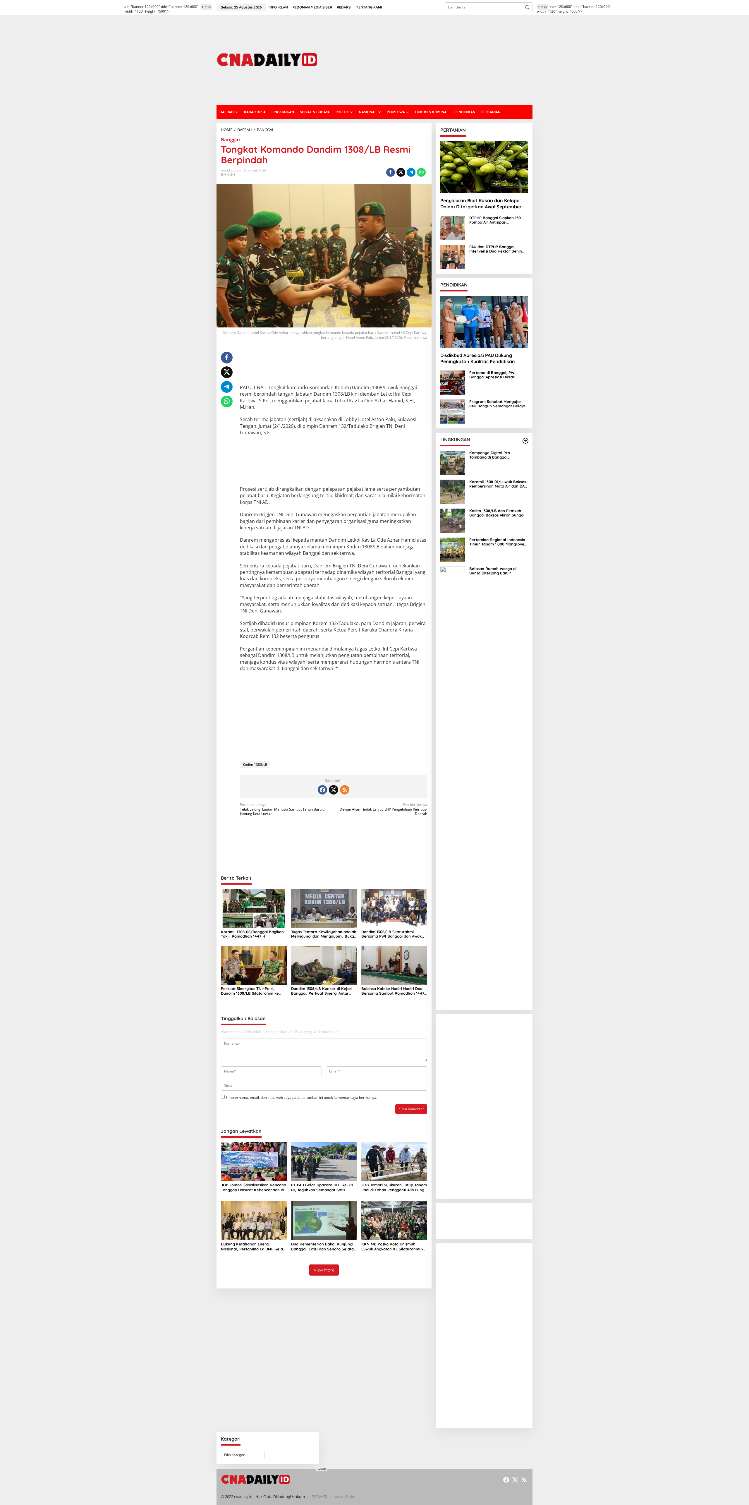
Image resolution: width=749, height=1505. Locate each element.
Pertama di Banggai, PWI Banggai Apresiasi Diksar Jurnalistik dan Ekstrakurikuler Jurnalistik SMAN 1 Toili (497, 375)
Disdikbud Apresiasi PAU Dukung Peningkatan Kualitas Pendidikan (477, 358)
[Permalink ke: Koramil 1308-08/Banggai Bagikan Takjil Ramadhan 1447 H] (254, 908)
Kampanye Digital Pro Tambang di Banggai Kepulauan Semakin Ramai (494, 455)
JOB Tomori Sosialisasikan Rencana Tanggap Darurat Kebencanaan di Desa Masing (253, 1187)
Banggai (230, 139)
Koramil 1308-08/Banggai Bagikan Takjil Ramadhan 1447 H (252, 934)
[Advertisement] (425, 60)
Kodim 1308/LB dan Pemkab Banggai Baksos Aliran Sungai (496, 513)
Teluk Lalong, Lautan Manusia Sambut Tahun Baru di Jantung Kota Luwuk (282, 809)
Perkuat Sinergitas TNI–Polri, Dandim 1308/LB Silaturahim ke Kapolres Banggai (250, 991)
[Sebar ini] (390, 172)
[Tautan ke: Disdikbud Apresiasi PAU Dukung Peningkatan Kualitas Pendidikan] (484, 322)
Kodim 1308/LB (255, 764)
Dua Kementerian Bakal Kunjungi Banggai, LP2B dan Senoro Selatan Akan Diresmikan (323, 1247)
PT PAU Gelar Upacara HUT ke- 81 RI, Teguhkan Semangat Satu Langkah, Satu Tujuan (322, 1187)
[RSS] (344, 789)
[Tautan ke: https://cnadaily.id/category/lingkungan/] (525, 440)
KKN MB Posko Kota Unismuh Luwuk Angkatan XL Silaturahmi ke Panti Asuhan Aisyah (393, 1247)
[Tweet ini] (400, 172)
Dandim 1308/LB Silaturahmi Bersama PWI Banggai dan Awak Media (391, 934)
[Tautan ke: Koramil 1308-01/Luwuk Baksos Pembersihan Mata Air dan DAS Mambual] (452, 491)
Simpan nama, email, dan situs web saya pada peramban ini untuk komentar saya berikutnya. (301, 1097)
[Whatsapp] (421, 172)
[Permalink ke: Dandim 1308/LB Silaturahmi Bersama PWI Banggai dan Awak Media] (394, 908)
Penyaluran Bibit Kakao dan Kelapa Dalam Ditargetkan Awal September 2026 (481, 204)
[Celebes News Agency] (268, 59)
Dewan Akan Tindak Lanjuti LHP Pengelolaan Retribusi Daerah (383, 809)
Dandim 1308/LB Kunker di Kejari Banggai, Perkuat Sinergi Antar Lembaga (321, 991)
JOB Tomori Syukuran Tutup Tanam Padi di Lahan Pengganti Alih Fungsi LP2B (394, 1187)
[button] (527, 7)
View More (324, 1270)
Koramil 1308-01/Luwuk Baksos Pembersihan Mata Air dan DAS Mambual (498, 484)
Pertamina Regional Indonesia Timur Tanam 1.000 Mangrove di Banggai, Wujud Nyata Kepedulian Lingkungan (497, 542)
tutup (206, 6)
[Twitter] (333, 789)
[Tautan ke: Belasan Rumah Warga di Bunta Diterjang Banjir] (452, 785)
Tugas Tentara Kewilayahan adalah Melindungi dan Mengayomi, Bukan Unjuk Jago (323, 934)
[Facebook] (322, 789)
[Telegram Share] (411, 172)
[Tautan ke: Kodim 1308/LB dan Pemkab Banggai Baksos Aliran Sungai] (452, 520)
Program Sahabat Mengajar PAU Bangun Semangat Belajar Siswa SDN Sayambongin (498, 404)
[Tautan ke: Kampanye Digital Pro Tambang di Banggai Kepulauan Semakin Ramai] (452, 462)
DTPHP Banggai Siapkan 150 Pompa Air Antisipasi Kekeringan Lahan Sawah (495, 220)
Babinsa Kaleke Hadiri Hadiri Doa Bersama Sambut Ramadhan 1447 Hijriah (392, 991)
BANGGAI (228, 174)
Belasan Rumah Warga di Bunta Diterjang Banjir (492, 571)
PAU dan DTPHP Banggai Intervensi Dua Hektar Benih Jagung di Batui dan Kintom (495, 249)
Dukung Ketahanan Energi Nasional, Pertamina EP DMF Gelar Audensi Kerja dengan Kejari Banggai (253, 1247)
